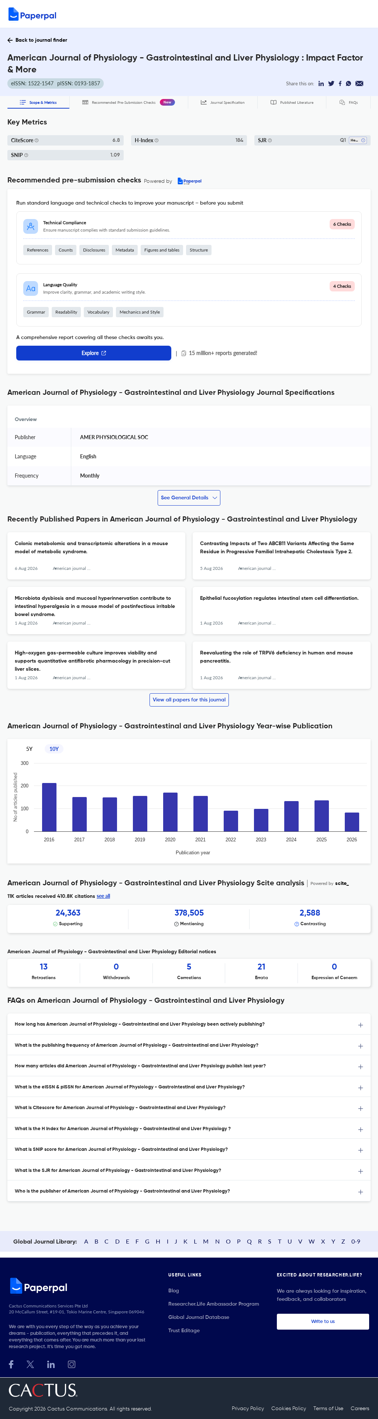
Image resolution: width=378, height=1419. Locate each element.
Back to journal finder (41, 40)
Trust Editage (184, 1330)
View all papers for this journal (189, 699)
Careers (360, 1408)
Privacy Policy (248, 1408)
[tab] (189, 1024)
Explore (90, 353)
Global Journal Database (198, 1317)
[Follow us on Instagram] (71, 1363)
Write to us (323, 1321)
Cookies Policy (288, 1408)
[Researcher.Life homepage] (80, 1285)
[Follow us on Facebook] (11, 1363)
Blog (173, 1290)
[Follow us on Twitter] (30, 1363)
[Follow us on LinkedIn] (51, 1363)
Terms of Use (328, 1408)
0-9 (355, 1241)
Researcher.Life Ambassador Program (213, 1304)
